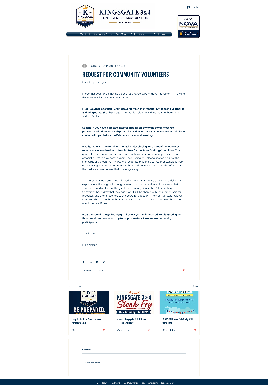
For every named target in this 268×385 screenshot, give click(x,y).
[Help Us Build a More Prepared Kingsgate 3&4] (89, 302)
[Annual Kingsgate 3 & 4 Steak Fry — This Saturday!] (134, 302)
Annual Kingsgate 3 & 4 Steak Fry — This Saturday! (133, 321)
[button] (130, 383)
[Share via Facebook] (83, 261)
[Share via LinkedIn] (97, 261)
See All (196, 286)
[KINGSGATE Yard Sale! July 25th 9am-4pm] (179, 302)
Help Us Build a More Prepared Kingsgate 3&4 (86, 321)
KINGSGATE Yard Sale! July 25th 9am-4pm (177, 321)
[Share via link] (104, 261)
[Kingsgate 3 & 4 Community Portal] (188, 26)
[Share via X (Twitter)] (90, 261)
